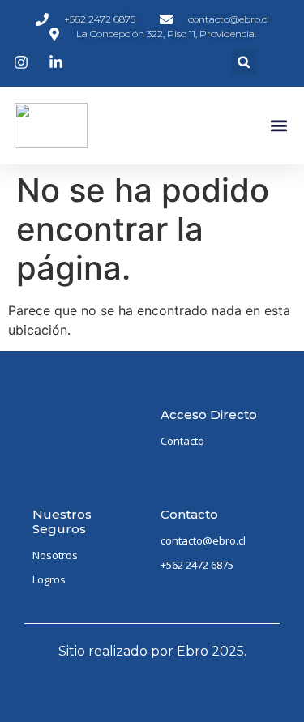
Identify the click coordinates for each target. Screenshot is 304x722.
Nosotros (55, 555)
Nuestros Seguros (62, 521)
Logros (49, 579)
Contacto (182, 441)
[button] (243, 62)
